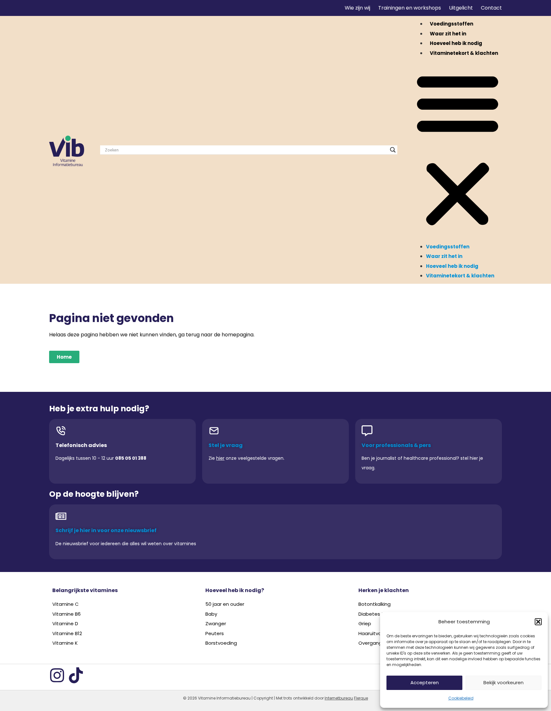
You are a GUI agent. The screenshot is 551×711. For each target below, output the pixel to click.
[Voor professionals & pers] (367, 430)
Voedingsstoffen (451, 23)
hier (220, 458)
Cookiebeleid (461, 698)
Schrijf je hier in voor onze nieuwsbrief (106, 530)
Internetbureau (339, 698)
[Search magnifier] (392, 149)
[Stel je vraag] (214, 430)
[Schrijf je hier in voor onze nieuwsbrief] (60, 516)
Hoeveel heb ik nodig (456, 43)
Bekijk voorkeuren (503, 682)
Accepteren (424, 682)
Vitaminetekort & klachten (464, 53)
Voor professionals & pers (396, 445)
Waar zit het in (448, 33)
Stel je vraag (226, 445)
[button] (538, 622)
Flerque (361, 698)
